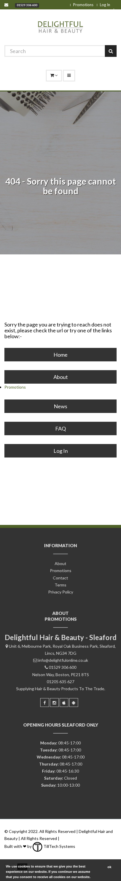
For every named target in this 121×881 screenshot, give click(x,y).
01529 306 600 (27, 5)
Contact (60, 577)
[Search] (111, 51)
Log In (105, 4)
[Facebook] (44, 702)
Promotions (83, 4)
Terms (60, 584)
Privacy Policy (60, 591)
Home (60, 354)
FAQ (60, 428)
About (60, 377)
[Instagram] (54, 702)
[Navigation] (69, 75)
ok (109, 867)
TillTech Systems (59, 846)
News (60, 406)
